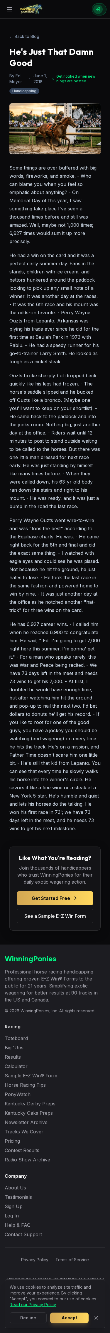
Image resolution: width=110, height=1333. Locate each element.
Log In (12, 1216)
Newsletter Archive (26, 1122)
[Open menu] (9, 9)
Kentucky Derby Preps (30, 1104)
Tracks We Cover (24, 1132)
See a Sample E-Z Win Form (55, 916)
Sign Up (14, 1206)
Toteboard (16, 1038)
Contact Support (23, 1234)
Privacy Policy (34, 1259)
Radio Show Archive (27, 1160)
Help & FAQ (18, 1225)
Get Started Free (51, 898)
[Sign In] (99, 9)
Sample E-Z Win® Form (31, 1076)
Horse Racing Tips (25, 1085)
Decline (28, 1317)
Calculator (16, 1066)
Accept (69, 1317)
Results (13, 1057)
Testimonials (18, 1197)
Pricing (12, 1141)
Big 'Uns (14, 1048)
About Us (15, 1188)
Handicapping (24, 91)
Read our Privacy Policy (33, 1304)
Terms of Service (72, 1259)
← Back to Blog (24, 36)
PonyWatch (18, 1094)
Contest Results (22, 1150)
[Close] (96, 1318)
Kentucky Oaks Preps (29, 1113)
